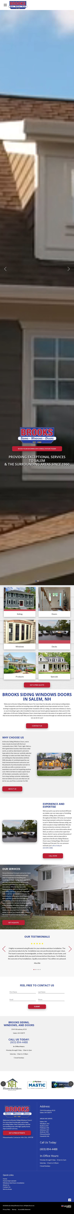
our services (14, 901)
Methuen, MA (44, 1128)
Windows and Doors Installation (13, 1183)
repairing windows (8, 880)
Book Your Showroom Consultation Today (37, 449)
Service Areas (7, 1189)
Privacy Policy (6, 1209)
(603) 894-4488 (19, 1042)
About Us (12, 789)
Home (5, 1179)
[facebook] (70, 1200)
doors (21, 880)
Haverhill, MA (44, 1136)
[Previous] (5, 268)
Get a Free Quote (37, 685)
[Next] (68, 268)
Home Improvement (9, 1181)
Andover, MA (44, 1132)
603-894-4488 (48, 848)
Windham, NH (44, 1124)
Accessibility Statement (24, 1209)
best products (15, 882)
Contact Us (37, 726)
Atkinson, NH (44, 1130)
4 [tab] (38, 969)
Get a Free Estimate (17, 1133)
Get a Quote (13, 922)
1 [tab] (35, 581)
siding (17, 880)
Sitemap (14, 1209)
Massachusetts (45, 1134)
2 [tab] (38, 581)
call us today (56, 845)
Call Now (53, 856)
